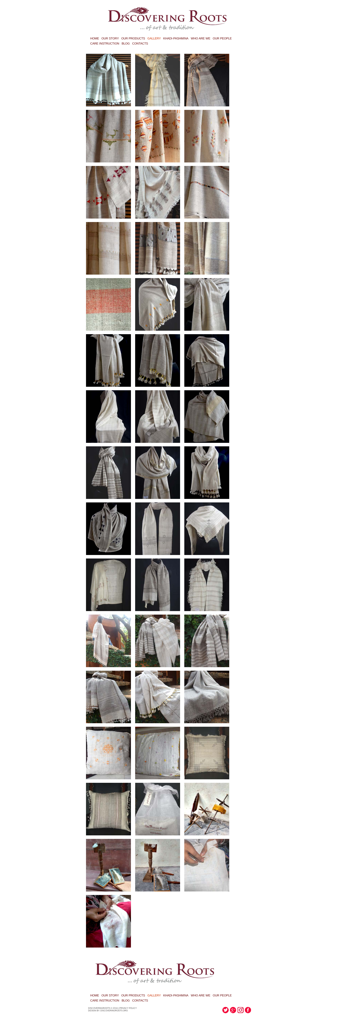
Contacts (140, 43)
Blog (126, 43)
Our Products (133, 38)
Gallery (154, 38)
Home (94, 38)
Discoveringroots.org (114, 1010)
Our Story (110, 38)
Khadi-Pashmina (175, 38)
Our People (222, 38)
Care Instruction (104, 43)
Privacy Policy (128, 1008)
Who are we (200, 38)
